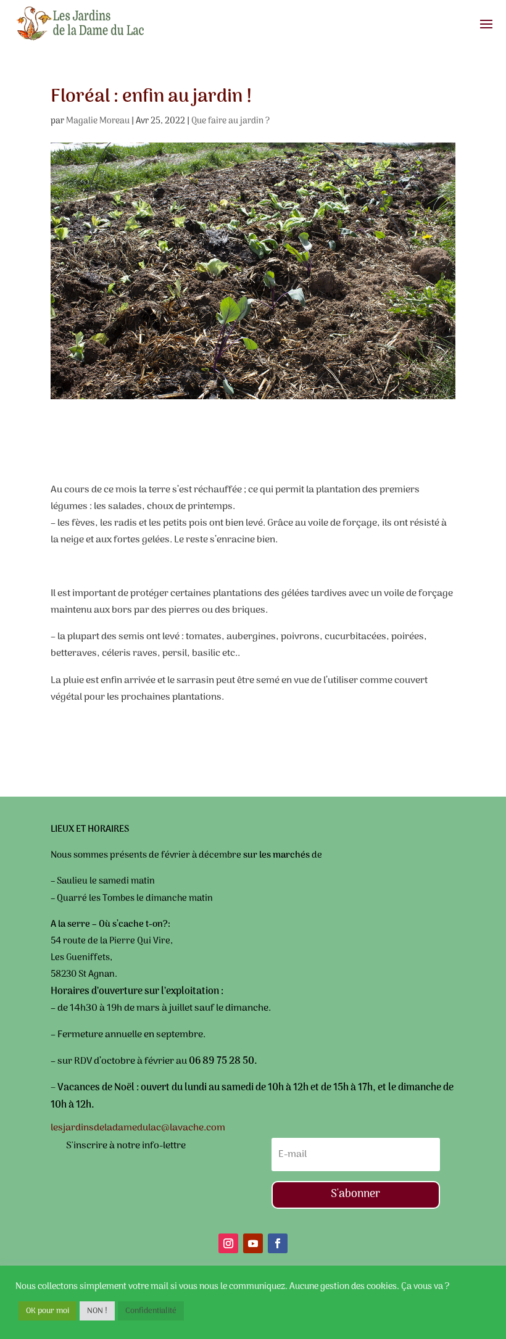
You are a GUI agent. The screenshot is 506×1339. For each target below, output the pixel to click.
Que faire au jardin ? (230, 121)
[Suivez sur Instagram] (228, 1243)
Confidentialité (150, 1310)
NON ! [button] (97, 1310)
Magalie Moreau (98, 121)
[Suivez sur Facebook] (278, 1243)
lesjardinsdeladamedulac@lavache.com (138, 1128)
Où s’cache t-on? (133, 924)
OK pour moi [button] (47, 1310)
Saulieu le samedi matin (105, 881)
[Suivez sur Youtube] (253, 1243)
